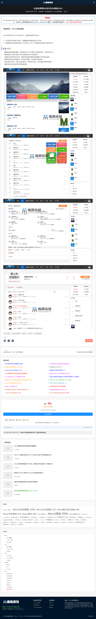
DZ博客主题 (15, 517)
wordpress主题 (27, 520)
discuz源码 (74, 514)
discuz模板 (7, 333)
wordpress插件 (10, 549)
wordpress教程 (17, 476)
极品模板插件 (48, 11)
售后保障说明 (9, 578)
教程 (6, 553)
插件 (6, 544)
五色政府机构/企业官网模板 (85, 352)
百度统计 (90, 616)
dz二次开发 (6, 517)
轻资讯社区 (79, 522)
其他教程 (16, 485)
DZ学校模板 (34, 517)
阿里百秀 (14, 524)
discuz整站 (42, 514)
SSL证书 (8, 569)
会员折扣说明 (9, 587)
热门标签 (8, 582)
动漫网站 (70, 520)
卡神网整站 (84, 519)
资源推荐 (7, 562)
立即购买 (48, 414)
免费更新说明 (9, 575)
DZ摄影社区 (62, 517)
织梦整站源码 (36, 605)
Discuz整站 (9, 542)
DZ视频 (81, 517)
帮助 (6, 571)
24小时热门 (9, 580)
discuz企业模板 (46, 509)
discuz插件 (29, 514)
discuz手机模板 (12, 514)
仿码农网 (63, 519)
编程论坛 (64, 522)
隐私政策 (8, 584)
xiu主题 (36, 519)
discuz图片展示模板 (68, 509)
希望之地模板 (29, 522)
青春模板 (21, 524)
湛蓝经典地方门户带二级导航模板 (13, 352)
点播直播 (36, 522)
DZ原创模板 (24, 517)
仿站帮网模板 (38, 333)
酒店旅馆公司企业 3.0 (56, 367)
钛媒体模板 (6, 524)
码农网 (43, 522)
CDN (8, 566)
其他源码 (8, 551)
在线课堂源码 (14, 522)
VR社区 (18, 520)
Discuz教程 (16, 449)
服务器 (8, 564)
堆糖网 (21, 522)
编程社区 (57, 522)
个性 (42, 519)
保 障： (7, 420)
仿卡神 (56, 519)
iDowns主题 (88, 517)
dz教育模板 (72, 517)
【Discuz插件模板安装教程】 (73, 22)
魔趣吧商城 (10, 616)
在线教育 (6, 522)
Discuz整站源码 (37, 602)
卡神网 (77, 519)
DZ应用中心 (51, 517)
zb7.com (30, 333)
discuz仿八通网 (7, 509)
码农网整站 (50, 522)
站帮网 (24, 333)
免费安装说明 (9, 573)
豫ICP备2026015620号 (36, 616)
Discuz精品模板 (57, 11)
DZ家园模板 (42, 517)
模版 (6, 535)
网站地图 (51, 607)
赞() (89, 340)
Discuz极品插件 (17, 494)
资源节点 (51, 602)
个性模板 (49, 520)
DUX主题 (84, 514)
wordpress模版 (10, 540)
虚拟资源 (71, 522)
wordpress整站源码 (38, 607)
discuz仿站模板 (16, 333)
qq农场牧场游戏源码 (8, 519)
